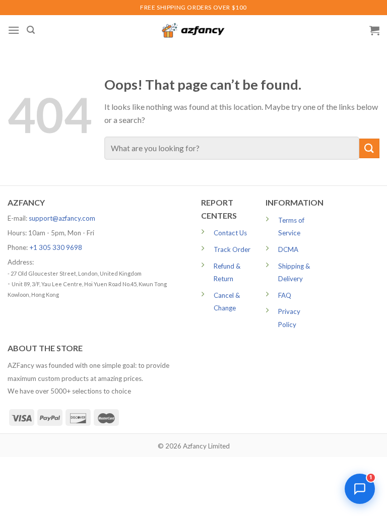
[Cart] (374, 30)
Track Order (232, 249)
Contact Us (230, 233)
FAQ (284, 295)
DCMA (288, 249)
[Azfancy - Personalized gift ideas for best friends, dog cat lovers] (193, 30)
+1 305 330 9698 (55, 247)
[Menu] (14, 30)
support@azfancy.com (62, 218)
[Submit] (369, 148)
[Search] (31, 30)
